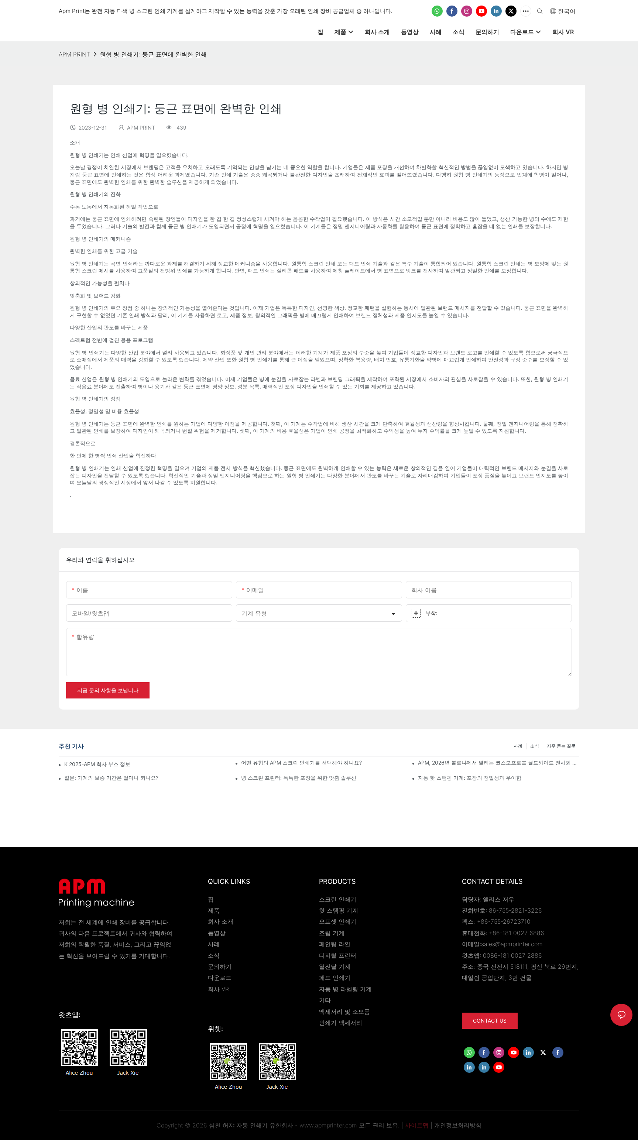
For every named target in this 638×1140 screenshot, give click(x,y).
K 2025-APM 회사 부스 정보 (97, 764)
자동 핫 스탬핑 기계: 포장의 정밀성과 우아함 (469, 778)
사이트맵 (417, 1125)
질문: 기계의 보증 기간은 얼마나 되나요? (111, 778)
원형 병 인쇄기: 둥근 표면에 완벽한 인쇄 (153, 54)
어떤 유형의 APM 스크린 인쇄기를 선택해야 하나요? (301, 762)
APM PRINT (74, 54)
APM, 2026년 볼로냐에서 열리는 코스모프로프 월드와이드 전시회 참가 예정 (498, 762)
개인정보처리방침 (457, 1125)
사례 (518, 746)
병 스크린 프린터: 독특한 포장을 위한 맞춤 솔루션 (298, 778)
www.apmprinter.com (328, 1125)
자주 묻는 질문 (561, 746)
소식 (534, 746)
